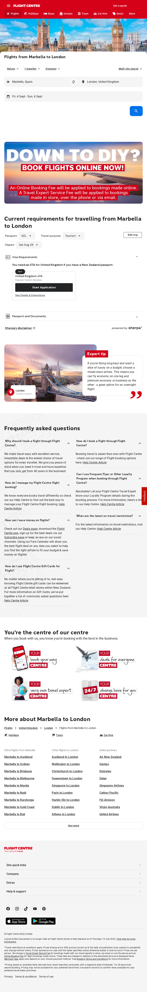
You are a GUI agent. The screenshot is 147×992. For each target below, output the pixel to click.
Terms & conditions (26, 976)
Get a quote (120, 5)
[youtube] (35, 908)
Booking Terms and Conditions (92, 959)
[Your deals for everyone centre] (108, 659)
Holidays (33, 13)
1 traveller (30, 68)
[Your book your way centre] (38, 659)
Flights (15, 13)
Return (11, 68)
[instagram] (17, 908)
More (132, 13)
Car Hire (102, 13)
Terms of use (46, 976)
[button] (73, 825)
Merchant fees (11, 959)
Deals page (30, 528)
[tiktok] (26, 908)
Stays (51, 13)
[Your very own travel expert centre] (38, 690)
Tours (85, 13)
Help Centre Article (16, 600)
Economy (51, 68)
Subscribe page (14, 537)
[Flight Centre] (27, 5)
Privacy (8, 976)
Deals (120, 13)
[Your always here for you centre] (108, 690)
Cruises (68, 13)
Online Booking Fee (13, 956)
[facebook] (8, 908)
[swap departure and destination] (73, 81)
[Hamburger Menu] (8, 5)
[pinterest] (44, 908)
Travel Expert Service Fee (37, 953)
